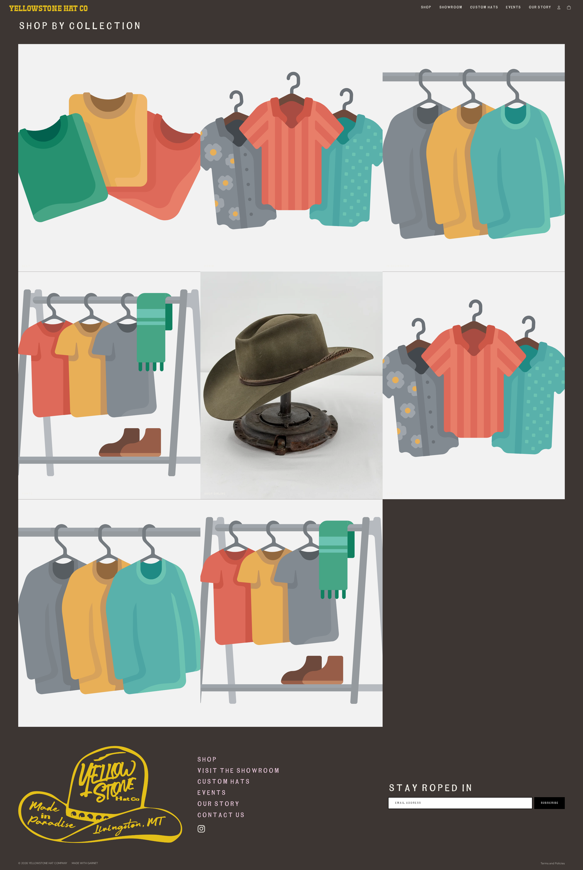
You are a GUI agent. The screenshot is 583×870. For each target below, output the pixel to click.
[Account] (559, 8)
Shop (207, 760)
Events (211, 793)
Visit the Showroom (238, 771)
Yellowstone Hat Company (48, 863)
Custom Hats (223, 782)
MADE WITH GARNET (85, 863)
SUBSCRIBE (549, 802)
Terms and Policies (553, 863)
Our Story (218, 804)
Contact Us (221, 815)
